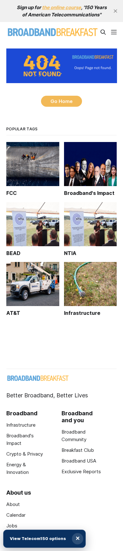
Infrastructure (21, 425)
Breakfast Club (78, 450)
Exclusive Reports (81, 471)
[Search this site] (103, 32)
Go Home (61, 101)
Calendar (16, 515)
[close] (115, 11)
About (13, 504)
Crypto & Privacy (24, 454)
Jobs (11, 526)
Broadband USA (79, 461)
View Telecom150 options (38, 538)
